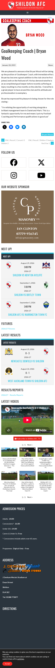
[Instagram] (13, 175)
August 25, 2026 (27, 349)
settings (20, 659)
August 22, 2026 (27, 369)
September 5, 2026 (27, 302)
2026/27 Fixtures (8, 329)
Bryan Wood (47, 134)
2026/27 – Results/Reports (12, 395)
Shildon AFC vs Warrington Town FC (27, 315)
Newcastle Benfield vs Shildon (27, 361)
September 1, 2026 (27, 283)
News (50, 65)
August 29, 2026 (27, 263)
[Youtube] (41, 175)
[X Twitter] (41, 162)
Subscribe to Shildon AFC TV (28, 438)
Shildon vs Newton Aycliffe (27, 275)
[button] (30, 444)
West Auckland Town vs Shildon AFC (27, 381)
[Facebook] (13, 162)
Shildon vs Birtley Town (27, 295)
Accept (7, 664)
